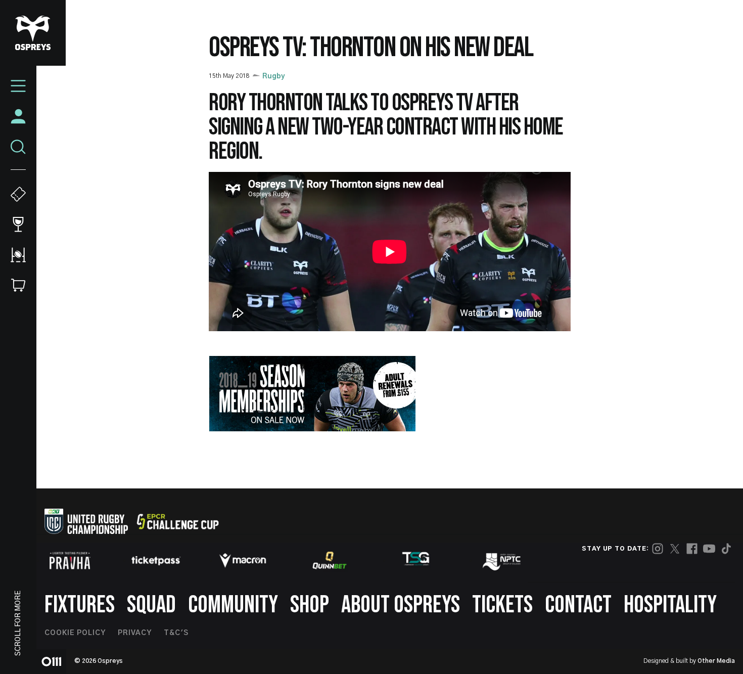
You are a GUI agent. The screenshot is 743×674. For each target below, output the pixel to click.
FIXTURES (79, 605)
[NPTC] (502, 560)
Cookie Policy (75, 633)
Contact (578, 605)
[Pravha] (69, 560)
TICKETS (502, 605)
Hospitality (670, 605)
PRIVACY (135, 633)
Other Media (716, 661)
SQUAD (151, 605)
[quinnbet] (329, 560)
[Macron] (242, 560)
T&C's (176, 633)
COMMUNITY (233, 605)
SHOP (309, 605)
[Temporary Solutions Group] (416, 560)
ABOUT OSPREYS (400, 605)
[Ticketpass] (156, 560)
